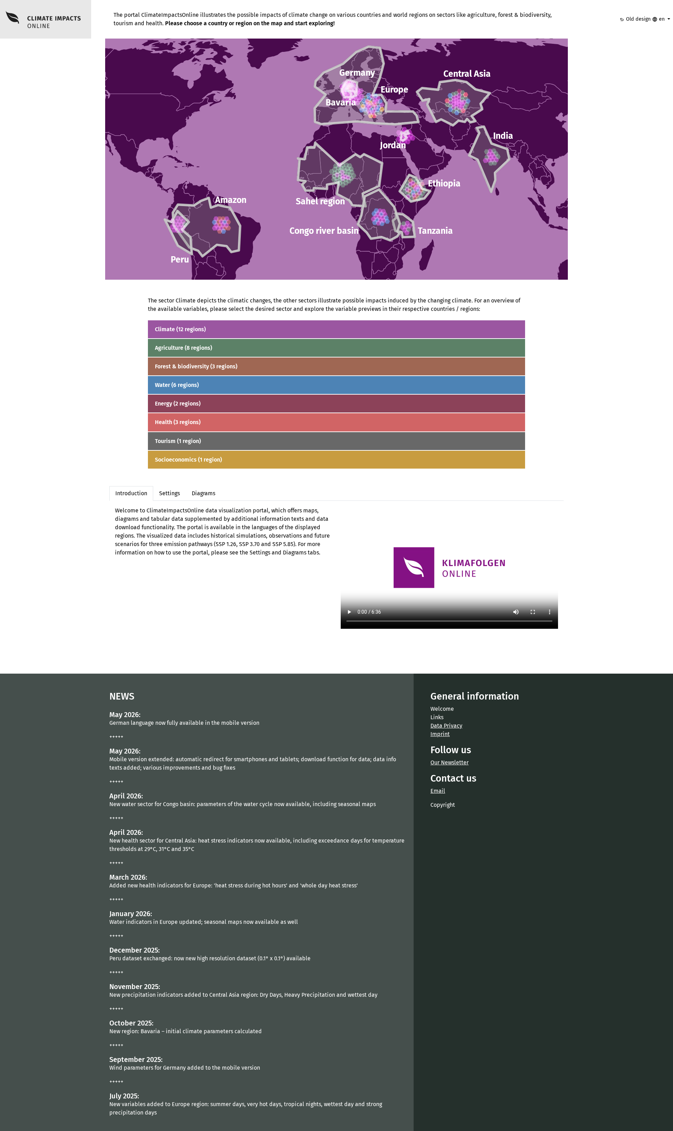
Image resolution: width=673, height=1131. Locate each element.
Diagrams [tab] (203, 493)
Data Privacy (446, 725)
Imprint (440, 734)
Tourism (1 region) (178, 441)
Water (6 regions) (177, 385)
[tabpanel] (336, 567)
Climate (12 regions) (180, 329)
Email (437, 791)
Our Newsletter (449, 762)
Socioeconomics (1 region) (188, 459)
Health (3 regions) (177, 422)
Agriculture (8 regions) (183, 348)
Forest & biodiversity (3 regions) (196, 366)
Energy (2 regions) (177, 403)
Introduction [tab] (131, 493)
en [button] (659, 19)
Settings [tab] (169, 493)
